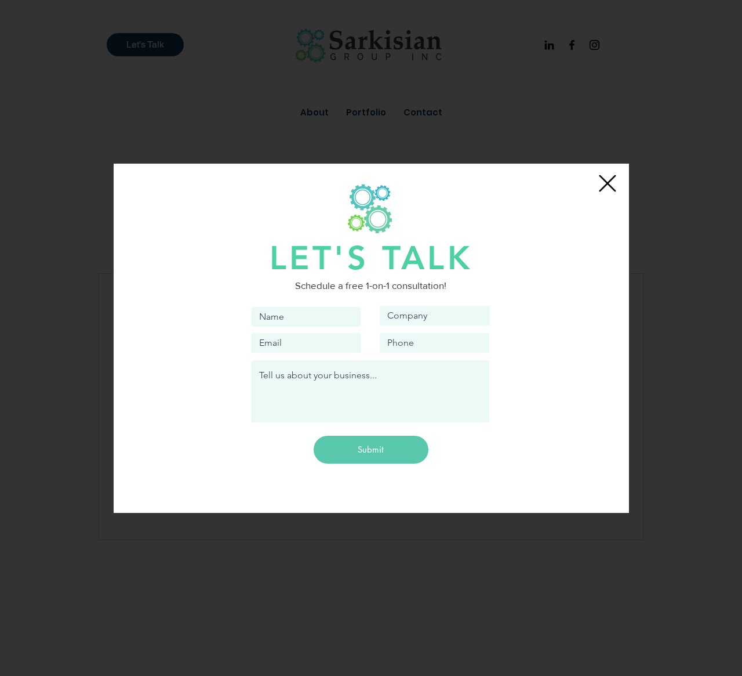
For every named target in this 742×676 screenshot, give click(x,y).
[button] (607, 183)
